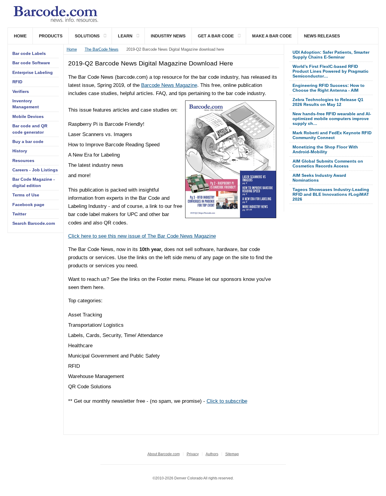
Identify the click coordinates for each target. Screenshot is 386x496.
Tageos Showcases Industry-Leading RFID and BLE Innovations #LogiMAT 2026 (331, 194)
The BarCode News (102, 49)
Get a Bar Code (216, 35)
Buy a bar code (27, 141)
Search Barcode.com (33, 223)
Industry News (168, 35)
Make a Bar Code (272, 35)
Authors (212, 454)
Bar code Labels (29, 53)
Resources (23, 160)
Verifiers (20, 91)
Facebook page (28, 204)
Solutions (87, 35)
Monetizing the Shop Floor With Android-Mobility (325, 149)
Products (50, 35)
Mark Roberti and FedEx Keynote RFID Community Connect (332, 135)
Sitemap (232, 454)
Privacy (193, 454)
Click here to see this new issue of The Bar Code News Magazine (142, 236)
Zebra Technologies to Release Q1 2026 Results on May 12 (328, 102)
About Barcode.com (163, 454)
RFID (17, 81)
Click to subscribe (227, 401)
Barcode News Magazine (169, 85)
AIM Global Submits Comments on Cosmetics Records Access (328, 163)
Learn (125, 35)
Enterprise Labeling (32, 72)
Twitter (19, 213)
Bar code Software (31, 62)
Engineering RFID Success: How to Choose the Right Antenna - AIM (329, 88)
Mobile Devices (28, 116)
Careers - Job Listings (35, 169)
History (19, 150)
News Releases (322, 35)
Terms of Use (25, 194)
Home (20, 35)
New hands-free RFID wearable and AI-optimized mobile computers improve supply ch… (332, 118)
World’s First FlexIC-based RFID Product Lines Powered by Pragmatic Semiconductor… (331, 71)
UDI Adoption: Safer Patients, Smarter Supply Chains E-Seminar (331, 54)
